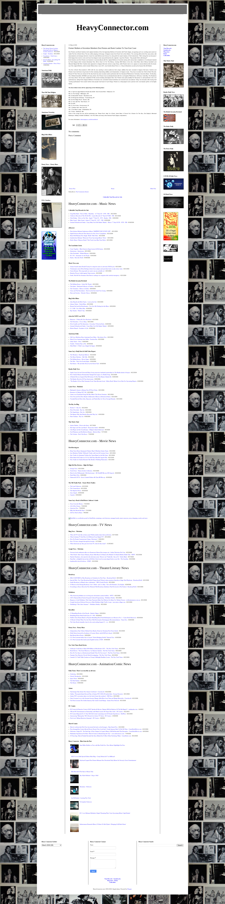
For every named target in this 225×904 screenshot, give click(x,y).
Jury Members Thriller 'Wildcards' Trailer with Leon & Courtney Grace (89, 453)
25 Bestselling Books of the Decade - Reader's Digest (84, 613)
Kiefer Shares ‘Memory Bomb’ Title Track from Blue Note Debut (88, 240)
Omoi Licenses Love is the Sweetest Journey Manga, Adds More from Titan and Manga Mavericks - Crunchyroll (100, 698)
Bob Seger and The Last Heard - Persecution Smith (84, 427)
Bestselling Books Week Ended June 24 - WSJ (82, 615)
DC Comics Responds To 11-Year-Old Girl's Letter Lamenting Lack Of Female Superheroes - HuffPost (98, 713)
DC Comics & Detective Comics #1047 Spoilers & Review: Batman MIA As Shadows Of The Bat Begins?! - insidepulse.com (103, 709)
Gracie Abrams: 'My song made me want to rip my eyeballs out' (87, 271)
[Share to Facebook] (84, 125)
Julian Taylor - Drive (75, 341)
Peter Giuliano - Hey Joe (76, 416)
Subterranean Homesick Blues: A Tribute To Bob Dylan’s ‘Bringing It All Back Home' (103, 824)
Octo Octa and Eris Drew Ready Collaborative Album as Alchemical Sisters (90, 396)
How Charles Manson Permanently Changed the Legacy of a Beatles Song (90, 374)
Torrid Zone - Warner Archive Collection (81, 470)
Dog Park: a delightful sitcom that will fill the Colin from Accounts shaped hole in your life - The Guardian (99, 559)
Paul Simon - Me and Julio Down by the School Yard (84, 363)
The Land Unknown (75, 486)
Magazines (166, 52)
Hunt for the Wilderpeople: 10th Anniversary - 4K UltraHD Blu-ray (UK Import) (92, 473)
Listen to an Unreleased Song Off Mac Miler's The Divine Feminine (88, 394)
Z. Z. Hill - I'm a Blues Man (77, 308)
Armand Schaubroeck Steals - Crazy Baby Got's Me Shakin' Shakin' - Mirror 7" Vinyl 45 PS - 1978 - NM (98, 222)
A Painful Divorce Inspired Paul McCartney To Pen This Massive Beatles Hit (90, 377)
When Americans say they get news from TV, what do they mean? (88, 543)
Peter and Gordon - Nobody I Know (80, 293)
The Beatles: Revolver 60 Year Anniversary (82, 379)
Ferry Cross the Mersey (76, 504)
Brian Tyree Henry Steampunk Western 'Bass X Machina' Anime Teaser (89, 451)
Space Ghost (73, 678)
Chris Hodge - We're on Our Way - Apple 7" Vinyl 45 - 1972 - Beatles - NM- (91, 218)
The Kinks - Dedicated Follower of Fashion (82, 286)
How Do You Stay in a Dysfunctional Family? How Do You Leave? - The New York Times (95, 653)
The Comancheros (75, 488)
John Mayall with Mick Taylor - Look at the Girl (83, 302)
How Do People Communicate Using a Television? (84, 539)
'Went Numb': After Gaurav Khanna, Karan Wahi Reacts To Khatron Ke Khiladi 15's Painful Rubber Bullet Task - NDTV (102, 554)
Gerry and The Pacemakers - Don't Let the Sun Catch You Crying (88, 290)
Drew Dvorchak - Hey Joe (77, 410)
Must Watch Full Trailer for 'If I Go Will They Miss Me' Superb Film (88, 457)
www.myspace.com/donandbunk (89, 119)
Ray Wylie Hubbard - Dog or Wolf (89, 775)
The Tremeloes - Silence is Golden (79, 288)
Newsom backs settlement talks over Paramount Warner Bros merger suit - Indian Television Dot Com (97, 552)
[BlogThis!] (79, 125)
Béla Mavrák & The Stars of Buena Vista (82, 771)
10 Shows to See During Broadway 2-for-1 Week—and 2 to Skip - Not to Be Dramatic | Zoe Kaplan (97, 584)
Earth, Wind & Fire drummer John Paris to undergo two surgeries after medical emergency (94, 275)
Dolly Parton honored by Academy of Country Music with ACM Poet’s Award (91, 633)
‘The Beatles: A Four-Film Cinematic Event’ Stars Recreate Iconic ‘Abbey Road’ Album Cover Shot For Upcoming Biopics (103, 381)
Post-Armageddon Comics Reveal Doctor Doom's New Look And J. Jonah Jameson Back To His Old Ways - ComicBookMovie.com (105, 729)
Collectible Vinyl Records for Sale (112, 197)
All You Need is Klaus (76, 512)
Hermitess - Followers (85, 786)
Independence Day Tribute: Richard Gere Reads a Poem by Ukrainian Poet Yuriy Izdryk (94, 631)
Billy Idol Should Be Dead (77, 510)
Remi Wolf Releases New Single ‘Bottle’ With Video (84, 235)
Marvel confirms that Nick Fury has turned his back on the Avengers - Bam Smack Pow (94, 727)
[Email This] (77, 125)
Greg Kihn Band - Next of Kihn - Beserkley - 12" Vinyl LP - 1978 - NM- (90, 213)
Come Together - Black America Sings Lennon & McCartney (86, 249)
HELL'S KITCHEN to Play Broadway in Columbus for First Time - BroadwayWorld (93, 578)
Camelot (72, 495)
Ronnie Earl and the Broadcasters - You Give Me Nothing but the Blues (89, 306)
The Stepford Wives (75, 490)
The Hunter (73, 683)
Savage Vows (73, 468)
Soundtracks (167, 50)
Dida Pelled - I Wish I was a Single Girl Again (82, 346)
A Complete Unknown (86, 802)
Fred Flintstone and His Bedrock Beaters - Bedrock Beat (85, 432)
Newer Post (72, 188)
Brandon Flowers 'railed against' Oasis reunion (82, 273)
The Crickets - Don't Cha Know (78, 434)
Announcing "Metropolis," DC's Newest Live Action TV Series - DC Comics (90, 716)
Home (112, 188)
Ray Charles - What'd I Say (77, 310)
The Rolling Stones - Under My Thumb (81, 284)
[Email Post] (73, 125)
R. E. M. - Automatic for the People (79, 255)
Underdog (73, 674)
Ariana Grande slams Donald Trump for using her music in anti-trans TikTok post (92, 266)
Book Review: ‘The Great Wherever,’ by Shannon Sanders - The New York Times (92, 650)
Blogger (129, 889)
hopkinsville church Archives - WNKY (80, 561)
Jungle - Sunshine (48, 53)
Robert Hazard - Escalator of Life (79, 328)
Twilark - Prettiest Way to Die (78, 343)
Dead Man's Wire (74, 475)
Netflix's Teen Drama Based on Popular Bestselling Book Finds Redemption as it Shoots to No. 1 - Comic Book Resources (103, 617)
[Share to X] (81, 125)
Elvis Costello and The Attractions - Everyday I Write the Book (87, 324)
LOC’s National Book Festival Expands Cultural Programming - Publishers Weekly (92, 597)
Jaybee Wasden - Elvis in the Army (79, 425)
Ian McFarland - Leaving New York (81, 798)
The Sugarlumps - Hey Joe (77, 412)
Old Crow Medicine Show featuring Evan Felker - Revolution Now (88, 337)
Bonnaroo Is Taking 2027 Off (78, 392)
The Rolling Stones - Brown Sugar (79, 359)
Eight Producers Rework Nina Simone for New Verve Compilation (88, 233)
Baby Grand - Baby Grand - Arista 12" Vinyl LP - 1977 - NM (86, 220)
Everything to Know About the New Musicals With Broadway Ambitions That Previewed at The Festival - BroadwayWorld (103, 586)
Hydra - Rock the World (76, 257)
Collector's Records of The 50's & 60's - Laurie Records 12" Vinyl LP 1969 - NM (92, 216)
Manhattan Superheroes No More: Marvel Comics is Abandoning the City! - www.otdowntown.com (97, 733)
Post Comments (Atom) (82, 191)
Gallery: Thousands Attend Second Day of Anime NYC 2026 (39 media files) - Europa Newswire (96, 694)
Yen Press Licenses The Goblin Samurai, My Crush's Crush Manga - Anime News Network (94, 700)
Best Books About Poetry (77, 635)
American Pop (74, 508)
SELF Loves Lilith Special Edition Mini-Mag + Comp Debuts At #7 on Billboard (93, 756)
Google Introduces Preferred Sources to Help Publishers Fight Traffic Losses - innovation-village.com (97, 602)
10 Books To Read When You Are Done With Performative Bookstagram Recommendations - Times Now (98, 620)
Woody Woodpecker (75, 676)
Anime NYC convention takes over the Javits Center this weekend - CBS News (91, 696)
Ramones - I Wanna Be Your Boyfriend (80, 319)
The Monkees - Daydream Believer (79, 354)
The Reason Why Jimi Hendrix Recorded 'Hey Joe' (84, 414)
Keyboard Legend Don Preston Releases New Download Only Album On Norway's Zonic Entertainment (108, 760)
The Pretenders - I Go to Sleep (78, 321)
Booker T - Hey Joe (75, 407)
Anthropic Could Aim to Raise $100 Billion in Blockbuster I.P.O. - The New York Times (94, 648)
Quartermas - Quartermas (77, 251)
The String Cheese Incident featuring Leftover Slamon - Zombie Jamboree (50, 50)
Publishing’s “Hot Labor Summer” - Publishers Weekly (85, 604)
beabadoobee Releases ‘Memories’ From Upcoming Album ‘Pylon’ (88, 238)
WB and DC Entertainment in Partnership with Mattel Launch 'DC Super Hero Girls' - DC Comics (96, 711)
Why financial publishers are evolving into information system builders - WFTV (92, 595)
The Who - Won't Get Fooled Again (79, 361)
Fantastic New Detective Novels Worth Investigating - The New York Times (90, 655)
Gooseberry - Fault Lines (50, 56)
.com (112, 27)
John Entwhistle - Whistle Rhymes (79, 253)
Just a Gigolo (73, 493)
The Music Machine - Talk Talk (78, 357)
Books (165, 53)
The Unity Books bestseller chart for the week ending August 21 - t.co (89, 622)
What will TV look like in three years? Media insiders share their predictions (90, 535)
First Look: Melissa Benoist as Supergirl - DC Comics (84, 718)
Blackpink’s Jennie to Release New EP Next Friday (84, 390)
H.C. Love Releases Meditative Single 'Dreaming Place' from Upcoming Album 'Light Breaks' (105, 813)
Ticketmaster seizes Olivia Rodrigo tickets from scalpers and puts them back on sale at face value (96, 269)
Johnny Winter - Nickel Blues (78, 304)
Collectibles (166, 55)
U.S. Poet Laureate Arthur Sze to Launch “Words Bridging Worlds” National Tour (92, 637)
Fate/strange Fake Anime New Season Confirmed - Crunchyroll (87, 691)
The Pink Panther (75, 680)
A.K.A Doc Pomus (75, 506)
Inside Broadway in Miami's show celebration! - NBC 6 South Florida (89, 582)
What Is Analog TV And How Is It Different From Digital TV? (87, 537)
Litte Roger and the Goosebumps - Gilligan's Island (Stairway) (87, 429)
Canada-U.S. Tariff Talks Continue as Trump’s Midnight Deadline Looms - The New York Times (96, 657)
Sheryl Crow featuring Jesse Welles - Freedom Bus (83, 339)
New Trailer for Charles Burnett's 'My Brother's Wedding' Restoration (88, 459)
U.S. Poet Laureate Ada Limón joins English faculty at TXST (86, 639)
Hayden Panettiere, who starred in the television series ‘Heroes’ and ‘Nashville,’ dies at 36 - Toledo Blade (98, 557)
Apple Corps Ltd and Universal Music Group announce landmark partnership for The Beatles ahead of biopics (100, 372)
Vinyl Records (167, 48)
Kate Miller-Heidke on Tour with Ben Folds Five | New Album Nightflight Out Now (102, 745)
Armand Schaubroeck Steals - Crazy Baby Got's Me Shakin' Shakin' (88, 326)
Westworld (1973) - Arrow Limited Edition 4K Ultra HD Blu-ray (87, 477)
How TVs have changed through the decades (82, 541)
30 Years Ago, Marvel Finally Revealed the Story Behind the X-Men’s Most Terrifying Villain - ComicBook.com (100, 736)
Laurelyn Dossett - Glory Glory (51, 63)
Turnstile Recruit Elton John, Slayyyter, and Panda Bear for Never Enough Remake (92, 399)
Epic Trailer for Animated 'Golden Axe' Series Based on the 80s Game (89, 455)
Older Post (153, 188)
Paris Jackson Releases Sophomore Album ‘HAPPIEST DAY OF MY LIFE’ (90, 231)
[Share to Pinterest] (86, 125)
